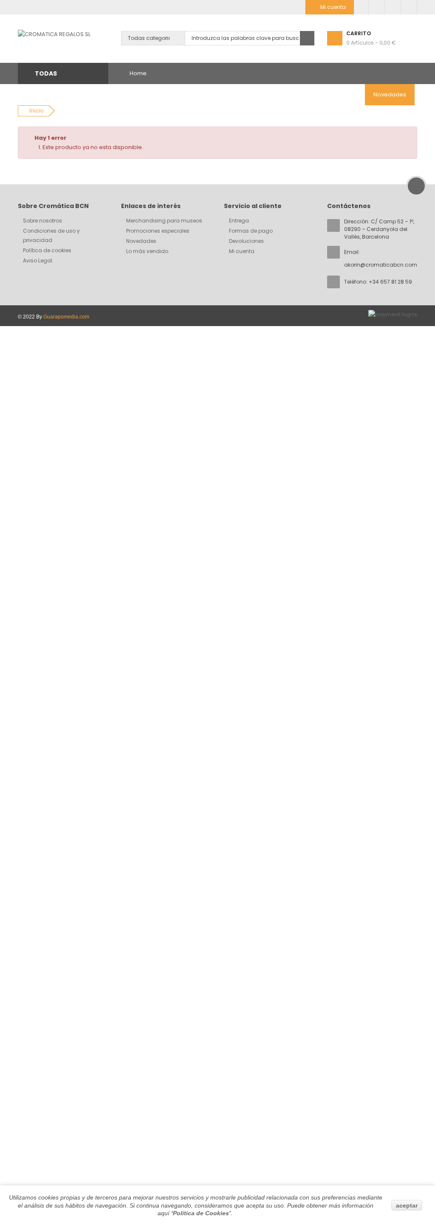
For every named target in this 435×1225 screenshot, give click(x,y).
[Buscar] (307, 38)
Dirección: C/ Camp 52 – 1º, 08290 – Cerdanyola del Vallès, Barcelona (379, 229)
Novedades (141, 241)
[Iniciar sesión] (409, 7)
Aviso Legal (37, 260)
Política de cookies (47, 250)
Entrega (239, 220)
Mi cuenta (241, 251)
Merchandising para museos (164, 220)
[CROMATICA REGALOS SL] (54, 34)
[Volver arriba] (416, 186)
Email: (380, 258)
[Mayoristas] (361, 7)
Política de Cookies (201, 1213)
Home (138, 73)
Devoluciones (246, 241)
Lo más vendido (147, 251)
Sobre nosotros (42, 220)
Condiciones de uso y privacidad (51, 235)
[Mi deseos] (376, 7)
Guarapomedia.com (66, 317)
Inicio (36, 110)
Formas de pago (251, 230)
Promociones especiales (157, 230)
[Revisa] (393, 7)
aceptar (407, 1205)
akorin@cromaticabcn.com (380, 264)
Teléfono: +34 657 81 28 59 (378, 281)
